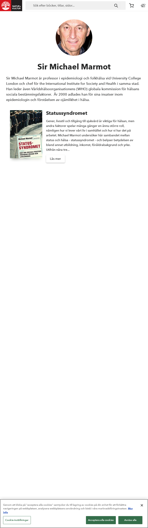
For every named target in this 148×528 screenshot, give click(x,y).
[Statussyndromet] (26, 138)
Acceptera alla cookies (101, 520)
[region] (74, 513)
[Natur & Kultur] (11, 5)
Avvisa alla (130, 520)
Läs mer (55, 159)
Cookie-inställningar (17, 520)
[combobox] (75, 5)
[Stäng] (142, 505)
